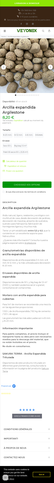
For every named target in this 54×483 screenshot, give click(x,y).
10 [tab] (31, 95)
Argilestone (30, 243)
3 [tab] (19, 95)
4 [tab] (20, 95)
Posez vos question (14, 171)
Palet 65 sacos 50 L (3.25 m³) (15, 152)
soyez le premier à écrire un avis (27, 416)
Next (50, 67)
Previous (3, 67)
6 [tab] (24, 95)
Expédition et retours (17, 166)
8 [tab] (28, 95)
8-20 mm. (7, 135)
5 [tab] (22, 95)
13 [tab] (36, 95)
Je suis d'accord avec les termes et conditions (26, 192)
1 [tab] (15, 95)
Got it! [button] (41, 474)
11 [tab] (33, 95)
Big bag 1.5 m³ (20, 146)
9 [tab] (29, 95)
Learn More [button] (9, 479)
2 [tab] (17, 95)
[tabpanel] (27, 65)
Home (3, 36)
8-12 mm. (18, 135)
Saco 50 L (7, 146)
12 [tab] (35, 95)
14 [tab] (38, 95)
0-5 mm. (39, 135)
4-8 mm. (29, 135)
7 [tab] (26, 95)
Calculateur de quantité (16, 161)
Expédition (18, 120)
